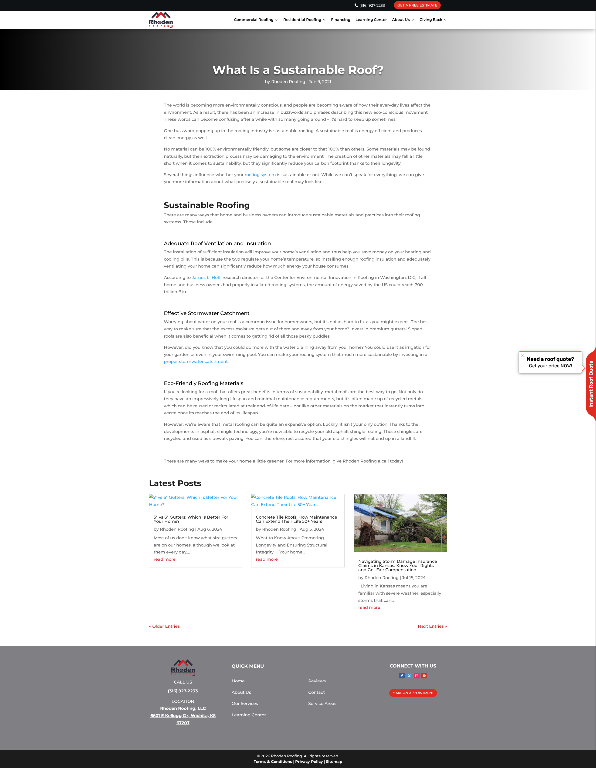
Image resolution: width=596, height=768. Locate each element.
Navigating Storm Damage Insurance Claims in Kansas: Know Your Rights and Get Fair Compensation (397, 565)
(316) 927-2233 (372, 5)
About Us (401, 19)
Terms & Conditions (273, 761)
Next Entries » (432, 626)
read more (165, 559)
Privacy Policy (309, 761)
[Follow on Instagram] (417, 675)
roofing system (260, 174)
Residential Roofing (302, 19)
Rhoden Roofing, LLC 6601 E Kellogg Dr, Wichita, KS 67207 (183, 715)
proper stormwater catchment (196, 361)
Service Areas (322, 703)
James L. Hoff (206, 277)
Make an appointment (413, 693)
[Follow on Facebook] (402, 675)
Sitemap (334, 761)
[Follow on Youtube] (424, 675)
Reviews (317, 681)
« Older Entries (164, 626)
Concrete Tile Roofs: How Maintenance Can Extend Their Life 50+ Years (296, 519)
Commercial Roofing (254, 19)
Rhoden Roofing (288, 81)
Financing (340, 19)
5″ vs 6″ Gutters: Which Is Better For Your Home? (191, 519)
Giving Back (431, 19)
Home (238, 681)
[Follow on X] (409, 675)
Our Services (245, 703)
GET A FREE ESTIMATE (417, 5)
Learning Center (371, 19)
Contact (316, 692)
